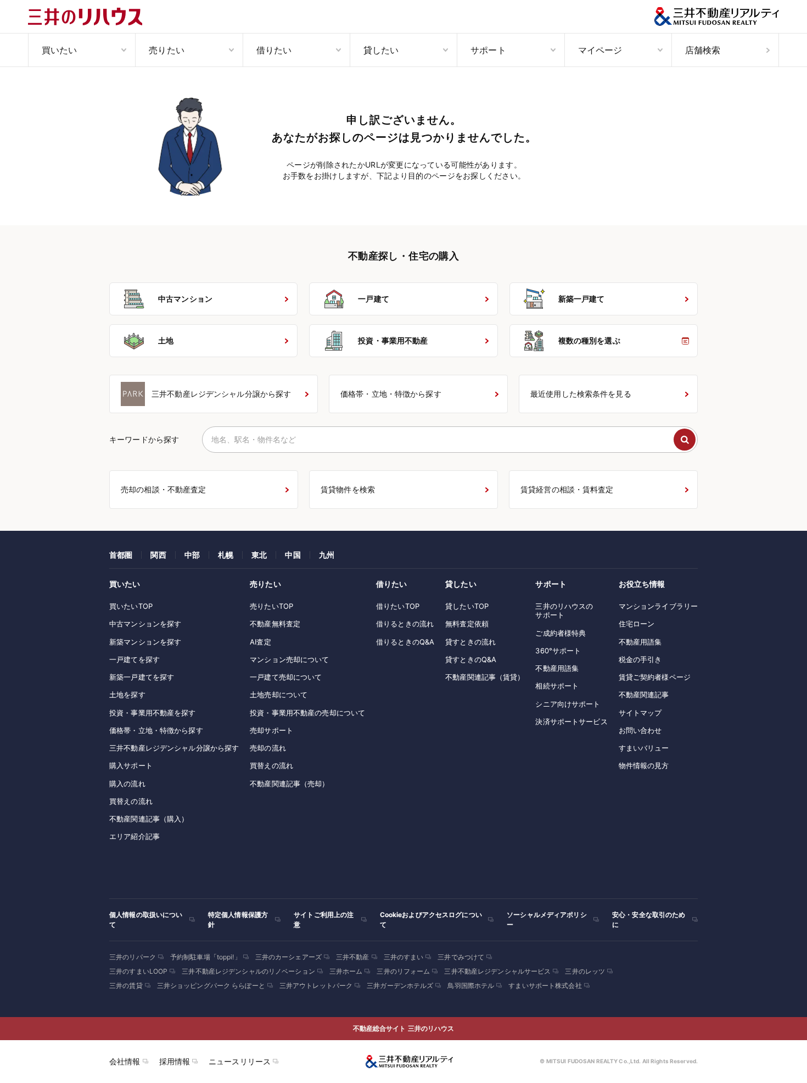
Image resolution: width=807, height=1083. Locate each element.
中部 (192, 554)
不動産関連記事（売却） (289, 783)
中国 (292, 554)
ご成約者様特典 (560, 633)
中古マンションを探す (145, 623)
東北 (259, 554)
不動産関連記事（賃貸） (484, 677)
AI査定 (260, 641)
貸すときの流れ (470, 641)
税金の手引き (640, 659)
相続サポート (557, 685)
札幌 (225, 554)
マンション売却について (289, 659)
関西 (158, 554)
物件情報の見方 (644, 765)
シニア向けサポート (567, 703)
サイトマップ (640, 712)
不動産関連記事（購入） (148, 818)
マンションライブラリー (658, 606)
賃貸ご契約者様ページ (655, 677)
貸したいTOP (467, 606)
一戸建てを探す (134, 659)
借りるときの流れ (405, 623)
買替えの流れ (131, 801)
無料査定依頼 (467, 623)
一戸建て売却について (286, 677)
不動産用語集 (557, 668)
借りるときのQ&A (405, 641)
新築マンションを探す (145, 641)
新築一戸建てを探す (141, 677)
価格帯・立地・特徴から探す (156, 730)
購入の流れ (127, 783)
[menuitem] (81, 50)
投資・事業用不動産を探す (152, 712)
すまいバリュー (644, 747)
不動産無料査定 (275, 623)
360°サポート (558, 650)
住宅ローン (637, 623)
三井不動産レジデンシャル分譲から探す (174, 747)
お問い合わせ (640, 730)
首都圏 (120, 554)
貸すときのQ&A (470, 659)
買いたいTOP (131, 606)
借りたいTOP (397, 606)
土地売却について (278, 694)
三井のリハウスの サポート (564, 610)
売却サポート (271, 730)
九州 (326, 554)
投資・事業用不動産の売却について (307, 712)
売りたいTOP (271, 606)
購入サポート (131, 765)
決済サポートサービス (571, 721)
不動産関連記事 (644, 694)
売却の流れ (268, 747)
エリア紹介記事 (134, 836)
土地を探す (127, 694)
